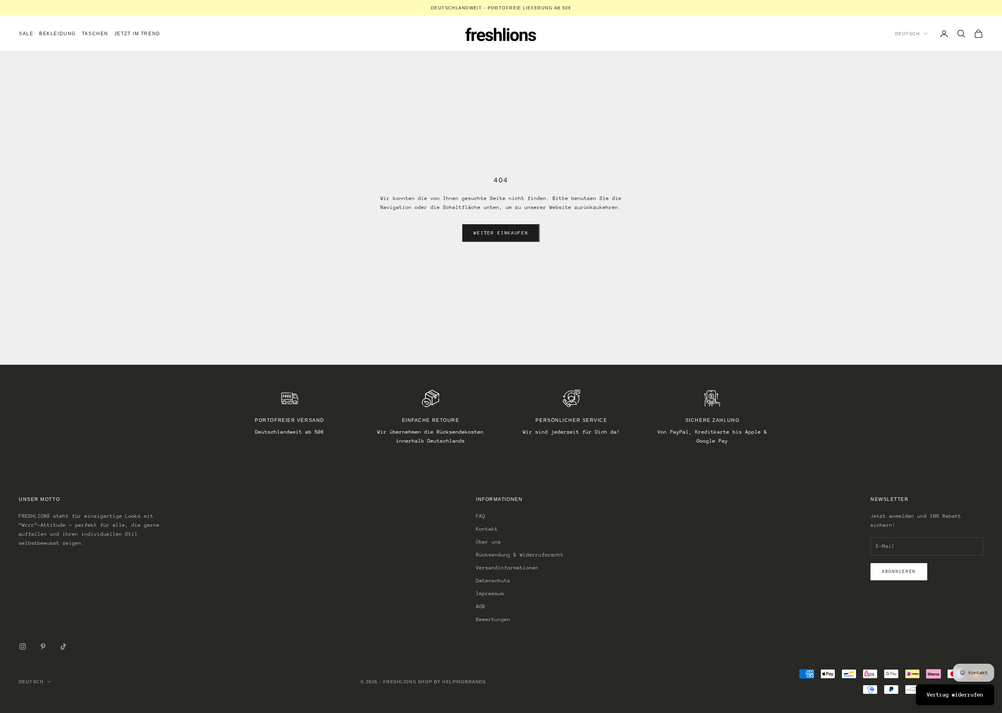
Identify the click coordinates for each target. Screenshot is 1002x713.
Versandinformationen (507, 568)
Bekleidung (57, 33)
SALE (26, 33)
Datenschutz (493, 580)
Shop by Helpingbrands (452, 681)
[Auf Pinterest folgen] (43, 646)
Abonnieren (899, 571)
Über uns (488, 542)
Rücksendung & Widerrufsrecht (520, 555)
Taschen (95, 33)
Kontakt (487, 529)
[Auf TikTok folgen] (63, 646)
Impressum (490, 593)
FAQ (480, 516)
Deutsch (907, 34)
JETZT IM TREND (137, 33)
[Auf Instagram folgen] (23, 646)
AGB (480, 606)
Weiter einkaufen (501, 233)
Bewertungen (493, 619)
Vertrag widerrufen (955, 694)
